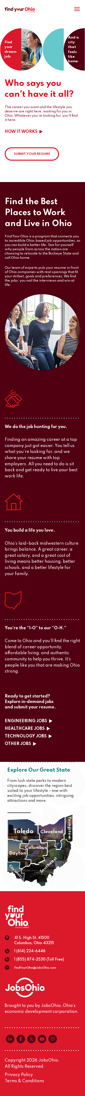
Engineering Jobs (26, 721)
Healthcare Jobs (25, 728)
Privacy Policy (19, 1075)
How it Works (21, 132)
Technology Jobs (26, 736)
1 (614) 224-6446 (30, 951)
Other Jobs (18, 744)
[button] (23, 831)
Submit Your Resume (32, 153)
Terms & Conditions (24, 1081)
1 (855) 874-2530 (30, 959)
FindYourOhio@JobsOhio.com (35, 967)
